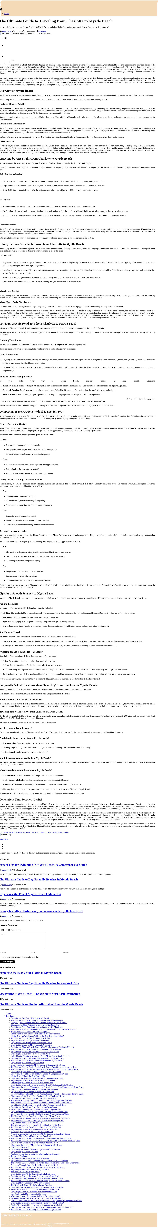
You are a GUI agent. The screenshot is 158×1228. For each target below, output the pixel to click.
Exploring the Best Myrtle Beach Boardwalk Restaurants (33, 1174)
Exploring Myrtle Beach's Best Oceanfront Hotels (30, 1183)
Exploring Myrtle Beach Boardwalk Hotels (27, 1063)
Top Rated (10, 1016)
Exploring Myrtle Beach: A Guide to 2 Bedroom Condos (33, 1080)
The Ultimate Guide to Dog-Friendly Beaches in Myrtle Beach (35, 1116)
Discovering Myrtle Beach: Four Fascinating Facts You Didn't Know (37, 1096)
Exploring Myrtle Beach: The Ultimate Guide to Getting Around (36, 1129)
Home (6, 14)
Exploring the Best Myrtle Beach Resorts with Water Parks (34, 1107)
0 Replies (42, 31)
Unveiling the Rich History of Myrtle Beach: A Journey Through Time (38, 1105)
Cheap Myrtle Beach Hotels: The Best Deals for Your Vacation (35, 1034)
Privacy (50, 1226)
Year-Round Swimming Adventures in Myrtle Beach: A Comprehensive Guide (41, 1100)
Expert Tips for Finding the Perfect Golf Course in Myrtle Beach (36, 1109)
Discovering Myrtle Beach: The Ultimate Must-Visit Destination (36, 1072)
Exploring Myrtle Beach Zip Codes (24, 1152)
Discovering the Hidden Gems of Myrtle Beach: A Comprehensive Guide (39, 1074)
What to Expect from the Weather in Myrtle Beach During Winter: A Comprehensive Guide (46, 1201)
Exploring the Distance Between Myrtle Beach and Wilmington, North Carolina (42, 1085)
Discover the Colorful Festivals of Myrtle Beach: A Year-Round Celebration (40, 1118)
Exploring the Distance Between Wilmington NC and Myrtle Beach (37, 1058)
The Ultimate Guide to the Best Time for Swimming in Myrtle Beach (37, 1167)
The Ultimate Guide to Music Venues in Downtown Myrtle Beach (36, 1060)
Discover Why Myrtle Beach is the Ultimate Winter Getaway (34, 1143)
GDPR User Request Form (21, 1147)
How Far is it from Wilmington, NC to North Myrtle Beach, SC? (36, 1189)
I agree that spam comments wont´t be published (20, 957)
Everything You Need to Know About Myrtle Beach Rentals (34, 1089)
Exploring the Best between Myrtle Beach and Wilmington (34, 1098)
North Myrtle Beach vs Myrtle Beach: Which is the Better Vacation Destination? (42, 1207)
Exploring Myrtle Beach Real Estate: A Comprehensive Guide (35, 1052)
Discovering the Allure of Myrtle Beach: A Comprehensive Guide (36, 1145)
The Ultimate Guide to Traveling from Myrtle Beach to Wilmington (37, 1020)
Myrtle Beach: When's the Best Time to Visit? (28, 1076)
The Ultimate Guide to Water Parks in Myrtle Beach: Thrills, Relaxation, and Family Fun (45, 1141)
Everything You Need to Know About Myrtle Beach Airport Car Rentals (39, 1023)
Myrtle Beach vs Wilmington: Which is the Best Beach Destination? (37, 1036)
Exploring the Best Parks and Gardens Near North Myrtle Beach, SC (38, 1203)
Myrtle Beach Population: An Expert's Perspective (30, 1032)
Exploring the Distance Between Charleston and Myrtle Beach (35, 1176)
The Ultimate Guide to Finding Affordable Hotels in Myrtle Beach (36, 1125)
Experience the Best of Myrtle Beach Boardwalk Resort (32, 1092)
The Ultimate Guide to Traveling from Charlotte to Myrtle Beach (36, 1049)
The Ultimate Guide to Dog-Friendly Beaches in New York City (36, 1127)
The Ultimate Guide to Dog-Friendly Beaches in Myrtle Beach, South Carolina (41, 1103)
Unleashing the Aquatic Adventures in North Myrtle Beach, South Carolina (40, 1056)
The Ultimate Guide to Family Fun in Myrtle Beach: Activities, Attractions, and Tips (43, 1067)
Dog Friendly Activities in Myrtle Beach (26, 1123)
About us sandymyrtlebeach (58, 1224)
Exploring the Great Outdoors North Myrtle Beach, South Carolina (37, 1178)
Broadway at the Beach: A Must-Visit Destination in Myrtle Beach (36, 1198)
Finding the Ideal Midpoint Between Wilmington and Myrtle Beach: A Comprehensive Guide (47, 1094)
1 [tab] (5, 38)
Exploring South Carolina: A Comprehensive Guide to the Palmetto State (39, 1112)
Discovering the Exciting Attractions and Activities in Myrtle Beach (37, 1187)
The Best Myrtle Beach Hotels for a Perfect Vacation (31, 1185)
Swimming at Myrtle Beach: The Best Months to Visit (32, 1132)
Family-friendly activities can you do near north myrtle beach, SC (36, 1205)
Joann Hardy (7, 31)
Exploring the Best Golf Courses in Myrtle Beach (30, 1169)
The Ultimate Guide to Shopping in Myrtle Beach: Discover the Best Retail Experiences (45, 1163)
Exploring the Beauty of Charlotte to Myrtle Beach (30, 1054)
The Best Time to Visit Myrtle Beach (25, 1172)
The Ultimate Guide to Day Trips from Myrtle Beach (31, 1038)
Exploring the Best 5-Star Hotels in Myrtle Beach (30, 1018)
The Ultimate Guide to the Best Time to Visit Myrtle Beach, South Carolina (40, 1181)
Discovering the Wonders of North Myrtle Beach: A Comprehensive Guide (40, 1114)
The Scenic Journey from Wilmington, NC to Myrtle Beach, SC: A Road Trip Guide (43, 1029)
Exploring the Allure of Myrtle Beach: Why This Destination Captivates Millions (42, 1047)
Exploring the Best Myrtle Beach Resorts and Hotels (31, 1043)
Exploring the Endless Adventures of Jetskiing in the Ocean (34, 1192)
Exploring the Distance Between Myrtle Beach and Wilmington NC (37, 1120)
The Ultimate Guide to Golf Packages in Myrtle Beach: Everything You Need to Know (45, 1069)
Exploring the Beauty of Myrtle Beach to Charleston (31, 1045)
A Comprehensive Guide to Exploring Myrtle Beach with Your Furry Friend (40, 1134)
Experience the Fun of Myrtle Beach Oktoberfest (30, 1040)
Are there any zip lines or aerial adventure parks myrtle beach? (35, 1154)
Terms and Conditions (19, 1156)
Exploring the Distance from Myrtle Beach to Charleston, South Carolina (39, 1161)
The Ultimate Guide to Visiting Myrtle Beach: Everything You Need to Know (41, 1138)
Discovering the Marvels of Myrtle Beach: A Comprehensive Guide (37, 1078)
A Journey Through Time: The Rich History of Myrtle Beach (34, 1165)
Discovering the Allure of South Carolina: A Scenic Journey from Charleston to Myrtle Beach (47, 1087)
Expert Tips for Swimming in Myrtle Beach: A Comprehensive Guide (38, 1065)
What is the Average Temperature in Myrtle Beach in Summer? (35, 1196)
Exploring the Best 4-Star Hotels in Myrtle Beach (30, 1158)
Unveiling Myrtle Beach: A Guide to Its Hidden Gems (32, 1083)
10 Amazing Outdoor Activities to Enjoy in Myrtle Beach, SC (35, 1025)
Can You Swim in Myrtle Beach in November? (29, 1194)
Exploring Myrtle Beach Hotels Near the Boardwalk (31, 1136)
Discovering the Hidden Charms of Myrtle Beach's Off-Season (35, 1149)
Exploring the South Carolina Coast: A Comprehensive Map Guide (37, 1027)
